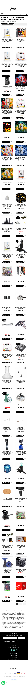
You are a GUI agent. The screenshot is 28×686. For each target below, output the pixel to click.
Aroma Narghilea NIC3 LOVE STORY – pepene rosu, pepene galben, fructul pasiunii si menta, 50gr (7, 111)
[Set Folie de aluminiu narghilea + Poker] (21, 221)
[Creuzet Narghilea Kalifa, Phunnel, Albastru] (7, 562)
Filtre (7, 23)
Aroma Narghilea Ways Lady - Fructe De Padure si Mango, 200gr (20, 64)
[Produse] (2, 14)
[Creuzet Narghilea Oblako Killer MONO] (7, 397)
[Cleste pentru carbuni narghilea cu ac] (7, 324)
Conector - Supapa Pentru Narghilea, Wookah (20, 381)
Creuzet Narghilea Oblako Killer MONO (7, 405)
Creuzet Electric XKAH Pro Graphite (7, 87)
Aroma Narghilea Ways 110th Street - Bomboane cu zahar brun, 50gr (20, 182)
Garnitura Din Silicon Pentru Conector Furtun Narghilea (7, 205)
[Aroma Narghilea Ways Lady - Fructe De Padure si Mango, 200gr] (21, 56)
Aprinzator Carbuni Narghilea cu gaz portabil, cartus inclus (21, 452)
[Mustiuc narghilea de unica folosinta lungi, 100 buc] (21, 515)
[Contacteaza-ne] (20, 14)
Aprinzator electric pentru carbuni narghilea (21, 570)
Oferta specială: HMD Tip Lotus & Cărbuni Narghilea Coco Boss (7, 546)
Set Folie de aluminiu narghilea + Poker (21, 229)
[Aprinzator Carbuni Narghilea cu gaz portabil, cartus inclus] (21, 444)
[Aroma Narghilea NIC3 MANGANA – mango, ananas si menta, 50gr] (7, 174)
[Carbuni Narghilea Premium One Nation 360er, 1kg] (21, 271)
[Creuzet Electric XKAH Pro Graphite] (7, 80)
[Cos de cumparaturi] (23, 14)
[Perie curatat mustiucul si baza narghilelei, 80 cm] (21, 421)
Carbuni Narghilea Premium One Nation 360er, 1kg (21, 278)
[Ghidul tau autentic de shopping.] (14, 680)
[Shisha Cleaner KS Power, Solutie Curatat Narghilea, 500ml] (7, 444)
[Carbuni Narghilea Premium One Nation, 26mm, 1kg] (21, 32)
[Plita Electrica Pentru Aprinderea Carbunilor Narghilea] (7, 515)
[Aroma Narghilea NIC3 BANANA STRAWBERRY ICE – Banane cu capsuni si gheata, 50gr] (7, 150)
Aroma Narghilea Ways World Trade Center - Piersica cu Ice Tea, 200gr (7, 355)
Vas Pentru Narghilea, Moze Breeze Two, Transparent (7, 381)
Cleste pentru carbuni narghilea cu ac (7, 331)
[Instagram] (16, 650)
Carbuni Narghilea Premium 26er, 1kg (20, 593)
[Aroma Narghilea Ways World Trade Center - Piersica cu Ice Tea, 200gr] (7, 347)
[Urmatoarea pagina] (25, 604)
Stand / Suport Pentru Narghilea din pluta (7, 499)
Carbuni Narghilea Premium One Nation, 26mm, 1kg (21, 40)
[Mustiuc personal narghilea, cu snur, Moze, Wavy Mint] (21, 468)
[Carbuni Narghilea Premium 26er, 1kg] (21, 586)
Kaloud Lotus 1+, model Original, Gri (20, 308)
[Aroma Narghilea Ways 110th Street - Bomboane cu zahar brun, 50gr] (21, 174)
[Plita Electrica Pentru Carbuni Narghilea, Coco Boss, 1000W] (21, 347)
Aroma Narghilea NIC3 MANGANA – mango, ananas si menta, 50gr (7, 182)
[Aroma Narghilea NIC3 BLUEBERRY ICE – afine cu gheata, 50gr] (21, 150)
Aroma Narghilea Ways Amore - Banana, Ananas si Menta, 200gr (21, 111)
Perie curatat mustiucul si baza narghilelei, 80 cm (21, 428)
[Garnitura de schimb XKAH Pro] (7, 297)
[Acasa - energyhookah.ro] (14, 9)
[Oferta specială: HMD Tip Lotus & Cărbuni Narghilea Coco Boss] (7, 539)
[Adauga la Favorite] (11, 47)
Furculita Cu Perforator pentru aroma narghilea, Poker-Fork (20, 331)
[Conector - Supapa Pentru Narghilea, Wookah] (21, 372)
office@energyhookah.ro (14, 659)
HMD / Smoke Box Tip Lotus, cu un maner (21, 405)
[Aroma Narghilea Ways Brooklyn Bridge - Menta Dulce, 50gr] (7, 246)
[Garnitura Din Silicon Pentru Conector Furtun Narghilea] (7, 198)
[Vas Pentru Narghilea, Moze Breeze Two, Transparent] (7, 372)
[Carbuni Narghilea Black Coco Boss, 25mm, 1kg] (7, 127)
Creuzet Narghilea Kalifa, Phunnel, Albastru (7, 570)
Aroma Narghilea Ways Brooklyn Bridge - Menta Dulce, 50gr (7, 255)
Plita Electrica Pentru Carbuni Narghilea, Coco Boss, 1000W (21, 355)
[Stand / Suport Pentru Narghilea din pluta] (7, 491)
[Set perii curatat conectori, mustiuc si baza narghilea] (7, 421)
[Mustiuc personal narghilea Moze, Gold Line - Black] (21, 246)
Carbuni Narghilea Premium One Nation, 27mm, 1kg (21, 546)
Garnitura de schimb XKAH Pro (7, 308)
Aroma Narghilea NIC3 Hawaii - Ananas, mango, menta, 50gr (21, 134)
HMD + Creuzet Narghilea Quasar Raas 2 (21, 499)
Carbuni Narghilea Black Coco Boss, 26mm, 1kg (21, 205)
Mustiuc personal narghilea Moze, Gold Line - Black (21, 255)
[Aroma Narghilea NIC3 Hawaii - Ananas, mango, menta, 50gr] (21, 127)
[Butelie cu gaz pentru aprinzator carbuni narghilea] (7, 468)
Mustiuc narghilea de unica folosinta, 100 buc (7, 229)
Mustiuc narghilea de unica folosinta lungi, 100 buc (20, 523)
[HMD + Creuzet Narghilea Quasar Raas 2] (21, 491)
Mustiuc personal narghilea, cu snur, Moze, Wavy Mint (20, 475)
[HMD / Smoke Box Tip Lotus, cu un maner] (21, 397)
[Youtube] (14, 650)
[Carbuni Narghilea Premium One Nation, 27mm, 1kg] (21, 539)
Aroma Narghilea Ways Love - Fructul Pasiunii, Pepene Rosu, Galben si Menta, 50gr (7, 40)
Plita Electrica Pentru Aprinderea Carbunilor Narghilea (7, 523)
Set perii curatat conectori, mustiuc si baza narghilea (7, 428)
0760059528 (14, 657)
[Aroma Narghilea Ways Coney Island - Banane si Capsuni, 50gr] (7, 56)
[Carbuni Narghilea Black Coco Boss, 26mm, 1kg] (21, 198)
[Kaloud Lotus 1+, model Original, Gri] (21, 297)
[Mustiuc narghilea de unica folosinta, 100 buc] (7, 221)
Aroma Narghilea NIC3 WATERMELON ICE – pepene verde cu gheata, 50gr (21, 87)
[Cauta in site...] (26, 14)
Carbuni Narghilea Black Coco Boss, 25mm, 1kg (7, 134)
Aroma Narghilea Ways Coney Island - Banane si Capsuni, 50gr (7, 64)
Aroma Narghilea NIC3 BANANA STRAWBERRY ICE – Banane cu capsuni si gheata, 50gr (7, 158)
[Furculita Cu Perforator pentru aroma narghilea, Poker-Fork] (21, 324)
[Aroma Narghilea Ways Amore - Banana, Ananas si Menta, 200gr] (21, 103)
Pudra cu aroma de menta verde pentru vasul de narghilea (7, 593)
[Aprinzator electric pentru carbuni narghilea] (21, 562)
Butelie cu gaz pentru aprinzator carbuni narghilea (7, 475)
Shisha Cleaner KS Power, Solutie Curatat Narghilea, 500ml (7, 452)
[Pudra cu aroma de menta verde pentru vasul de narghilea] (7, 586)
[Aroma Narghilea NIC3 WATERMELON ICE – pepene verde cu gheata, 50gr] (21, 80)
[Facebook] (11, 650)
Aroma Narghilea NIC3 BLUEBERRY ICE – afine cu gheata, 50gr (20, 158)
